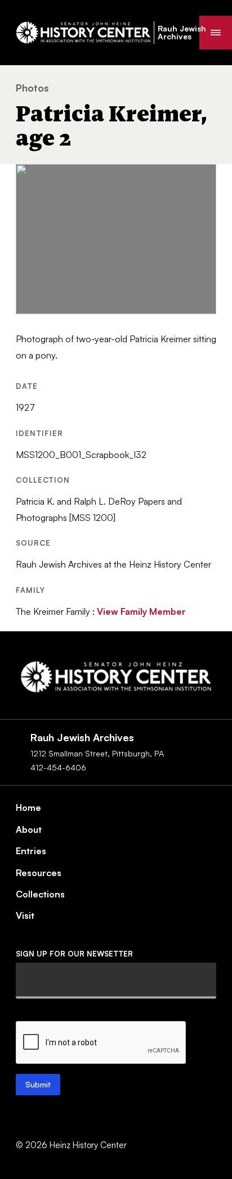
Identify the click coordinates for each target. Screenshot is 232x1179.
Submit (38, 1084)
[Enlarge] (201, 178)
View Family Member (141, 611)
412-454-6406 (58, 767)
